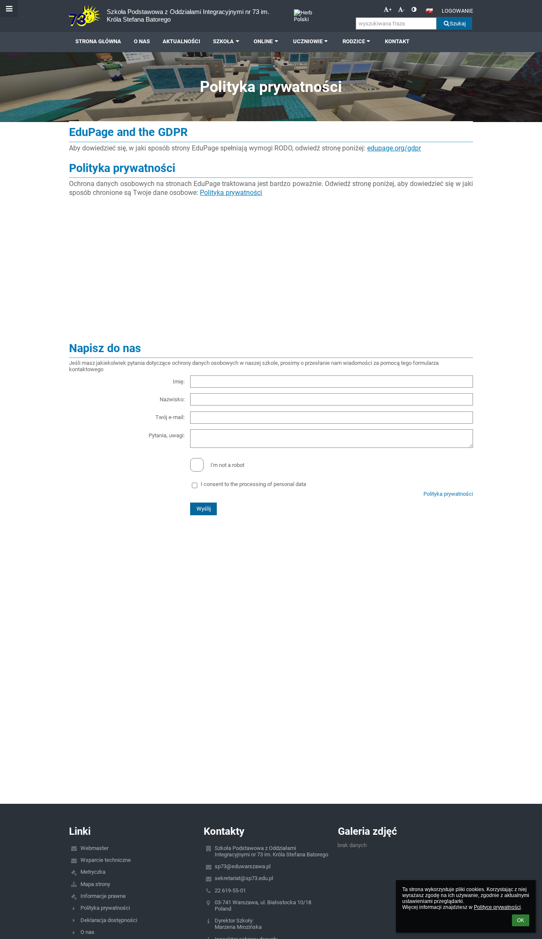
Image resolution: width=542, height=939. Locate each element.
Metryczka (92, 872)
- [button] (404, 9)
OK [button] (520, 920)
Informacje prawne (103, 896)
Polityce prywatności (497, 907)
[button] (414, 9)
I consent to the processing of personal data (253, 484)
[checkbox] (197, 465)
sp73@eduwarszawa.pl (243, 866)
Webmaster (94, 848)
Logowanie (457, 11)
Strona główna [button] (98, 41)
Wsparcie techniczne (105, 860)
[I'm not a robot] (271, 458)
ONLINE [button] (263, 41)
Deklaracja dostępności (108, 920)
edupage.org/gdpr (394, 148)
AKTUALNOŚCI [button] (181, 41)
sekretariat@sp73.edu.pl (244, 878)
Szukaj (458, 23)
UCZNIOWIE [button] (308, 41)
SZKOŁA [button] (223, 41)
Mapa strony (95, 884)
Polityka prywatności (231, 193)
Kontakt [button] (397, 41)
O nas (87, 932)
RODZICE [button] (354, 41)
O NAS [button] (142, 41)
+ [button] (390, 9)
